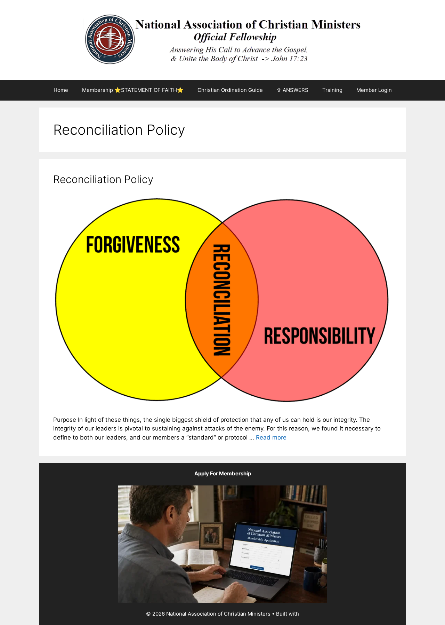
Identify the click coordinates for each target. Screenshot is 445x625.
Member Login (374, 90)
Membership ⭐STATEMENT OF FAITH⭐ (133, 90)
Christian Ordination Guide (230, 90)
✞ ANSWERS (292, 90)
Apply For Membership (222, 473)
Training (332, 90)
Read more (271, 437)
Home (61, 90)
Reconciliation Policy (103, 179)
